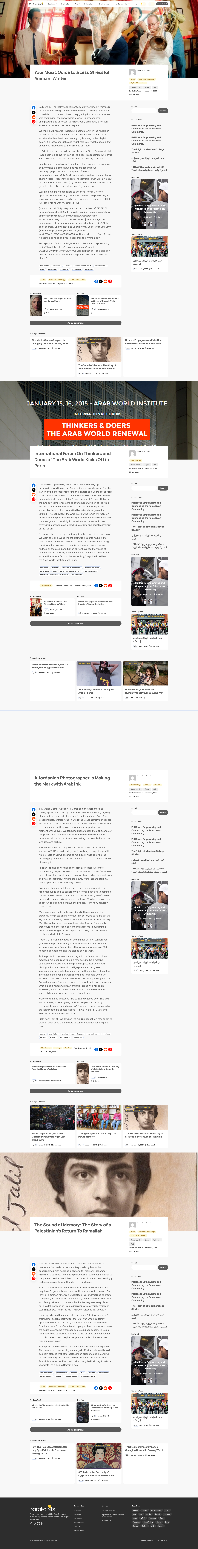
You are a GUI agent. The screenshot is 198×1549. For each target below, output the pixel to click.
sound (58, 1376)
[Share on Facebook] (33, 108)
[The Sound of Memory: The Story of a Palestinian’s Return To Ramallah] (99, 349)
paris (55, 571)
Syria (167, 1522)
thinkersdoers (77, 575)
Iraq (141, 1514)
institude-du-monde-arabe (71, 568)
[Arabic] (153, 4)
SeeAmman (64, 269)
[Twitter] (35, 1523)
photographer (65, 1037)
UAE (154, 87)
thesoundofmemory (88, 1376)
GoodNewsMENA (100, 266)
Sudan (159, 1522)
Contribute (161, 4)
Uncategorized (135, 460)
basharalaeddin (93, 1034)
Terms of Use (160, 1541)
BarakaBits (56, 266)
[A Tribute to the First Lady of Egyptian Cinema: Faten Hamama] (99, 1456)
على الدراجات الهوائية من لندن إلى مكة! (147, 159)
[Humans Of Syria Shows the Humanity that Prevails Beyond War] (145, 673)
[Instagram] (38, 1523)
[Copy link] (33, 121)
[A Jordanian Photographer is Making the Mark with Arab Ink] (52, 1412)
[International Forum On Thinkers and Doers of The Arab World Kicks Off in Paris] (83, 305)
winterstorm (76, 269)
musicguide (52, 269)
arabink (65, 1034)
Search (134, 106)
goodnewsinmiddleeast (82, 266)
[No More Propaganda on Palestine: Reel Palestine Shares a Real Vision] (145, 344)
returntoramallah (46, 1376)
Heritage (147, 785)
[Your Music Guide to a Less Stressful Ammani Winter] (36, 607)
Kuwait (157, 1514)
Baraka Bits (44, 568)
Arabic (42, 1034)
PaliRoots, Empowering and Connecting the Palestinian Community (146, 128)
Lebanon (167, 1514)
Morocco (152, 1518)
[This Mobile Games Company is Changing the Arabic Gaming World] (52, 344)
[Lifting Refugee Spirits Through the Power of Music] (99, 1117)
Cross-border (135, 87)
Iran (134, 1514)
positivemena (103, 1373)
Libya (135, 1518)
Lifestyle (53, 1037)
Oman (162, 1518)
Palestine (156, 1240)
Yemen (160, 1526)
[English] (150, 4)
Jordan (148, 1514)
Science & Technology (146, 79)
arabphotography (77, 1034)
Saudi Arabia (148, 1522)
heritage (43, 1037)
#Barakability (135, 785)
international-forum (92, 568)
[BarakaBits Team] (132, 72)
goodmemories (61, 1373)
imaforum (55, 568)
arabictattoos (53, 1034)
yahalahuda (89, 269)
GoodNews (106, 1034)
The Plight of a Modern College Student (147, 151)
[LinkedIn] (42, 1523)
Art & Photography (85, 1107)
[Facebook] (31, 1523)
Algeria (135, 1510)
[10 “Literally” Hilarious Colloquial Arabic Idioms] (99, 673)
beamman (67, 266)
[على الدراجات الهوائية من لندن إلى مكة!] (149, 246)
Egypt (147, 87)
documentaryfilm (46, 1373)
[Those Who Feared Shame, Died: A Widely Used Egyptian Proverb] (52, 668)
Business (35, 1107)
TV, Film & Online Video (138, 83)
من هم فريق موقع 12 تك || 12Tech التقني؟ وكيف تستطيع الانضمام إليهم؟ (149, 168)
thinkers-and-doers (90, 571)
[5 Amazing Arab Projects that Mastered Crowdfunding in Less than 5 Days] (52, 1117)
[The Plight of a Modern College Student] (149, 204)
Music (132, 79)
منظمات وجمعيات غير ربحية (156, 616)
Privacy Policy (146, 1541)
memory (74, 1373)
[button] (30, 4)
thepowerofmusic (70, 1376)
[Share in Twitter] (33, 112)
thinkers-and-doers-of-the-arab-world (54, 575)
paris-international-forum (69, 571)
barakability (44, 266)
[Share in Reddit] (33, 117)
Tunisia (135, 1526)
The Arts (157, 785)
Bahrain (144, 1510)
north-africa (44, 571)
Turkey (144, 1526)
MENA (42, 269)
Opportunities (139, 239)
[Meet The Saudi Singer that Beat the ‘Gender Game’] (36, 305)
